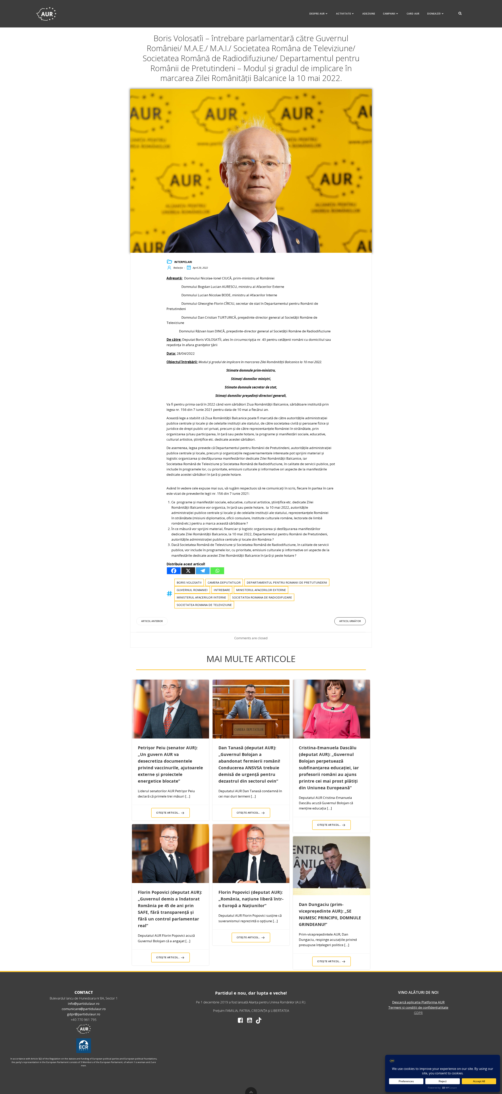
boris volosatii (189, 582)
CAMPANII (389, 13)
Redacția (178, 267)
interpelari (183, 262)
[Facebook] (174, 570)
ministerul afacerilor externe (261, 590)
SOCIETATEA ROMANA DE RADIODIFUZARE (262, 597)
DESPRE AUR (317, 13)
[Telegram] (203, 570)
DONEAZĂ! (434, 13)
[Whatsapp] (217, 570)
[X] (188, 570)
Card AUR (413, 13)
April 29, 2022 (200, 267)
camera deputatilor (224, 582)
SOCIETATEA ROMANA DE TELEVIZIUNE (204, 605)
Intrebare (222, 590)
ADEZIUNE (368, 13)
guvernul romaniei (192, 590)
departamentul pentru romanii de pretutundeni (287, 582)
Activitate (343, 13)
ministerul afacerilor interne (201, 597)
